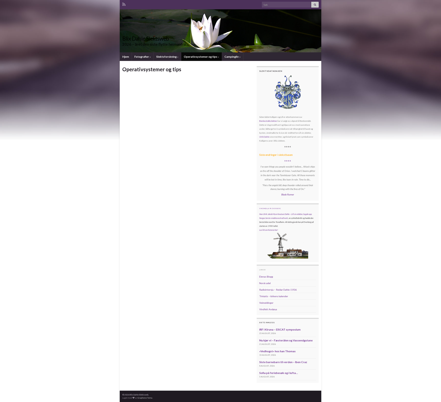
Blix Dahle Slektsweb (145, 38)
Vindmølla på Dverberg (270, 208)
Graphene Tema (144, 397)
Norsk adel (265, 283)
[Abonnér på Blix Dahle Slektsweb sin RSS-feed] (124, 3)
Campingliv (231, 56)
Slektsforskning (166, 56)
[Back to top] (433, 394)
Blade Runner (287, 194)
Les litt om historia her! (268, 230)
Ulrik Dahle (264, 136)
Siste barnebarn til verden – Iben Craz (283, 362)
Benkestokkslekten (268, 121)
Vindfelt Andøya (268, 309)
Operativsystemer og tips (201, 56)
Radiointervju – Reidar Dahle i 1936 (278, 289)
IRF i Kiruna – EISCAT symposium (280, 329)
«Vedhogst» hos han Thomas (277, 351)
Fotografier (142, 56)
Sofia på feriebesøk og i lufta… (278, 372)
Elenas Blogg (266, 276)
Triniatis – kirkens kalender (273, 296)
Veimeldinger (266, 302)
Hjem (125, 56)
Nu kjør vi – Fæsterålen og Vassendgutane (286, 340)
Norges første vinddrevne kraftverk (273, 218)
